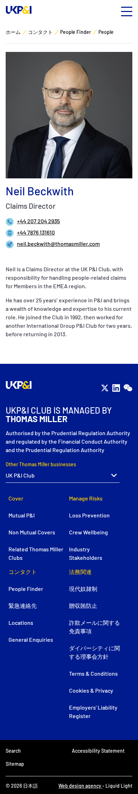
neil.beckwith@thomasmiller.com (58, 243)
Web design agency (80, 786)
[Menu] (126, 12)
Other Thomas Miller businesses (41, 464)
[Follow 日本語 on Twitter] (104, 388)
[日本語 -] (19, 10)
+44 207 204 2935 (38, 221)
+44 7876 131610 (36, 232)
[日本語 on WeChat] (127, 388)
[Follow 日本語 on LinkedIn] (116, 388)
